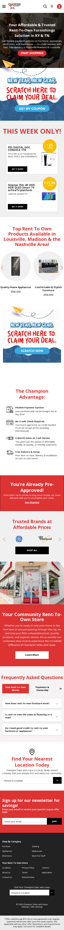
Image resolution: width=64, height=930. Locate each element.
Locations (6, 867)
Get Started (32, 502)
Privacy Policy (28, 867)
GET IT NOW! (17, 169)
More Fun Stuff (38, 855)
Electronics (7, 855)
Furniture (6, 846)
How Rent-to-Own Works (15, 689)
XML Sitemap (37, 906)
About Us (6, 872)
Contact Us (7, 877)
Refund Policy (28, 877)
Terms (25, 872)
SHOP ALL (32, 550)
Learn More (32, 654)
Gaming (35, 846)
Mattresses (37, 851)
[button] (1, 273)
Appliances (7, 851)
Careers (45, 867)
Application (47, 872)
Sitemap (25, 906)
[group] (15, 272)
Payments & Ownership (42, 689)
